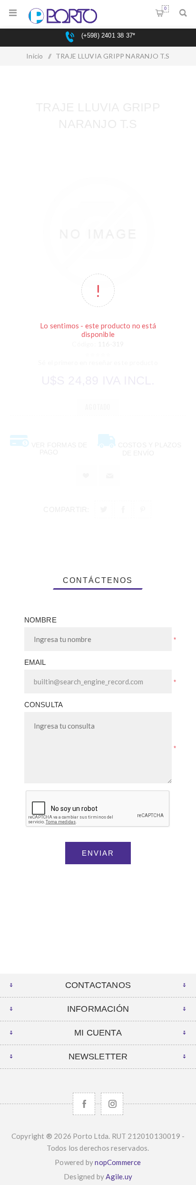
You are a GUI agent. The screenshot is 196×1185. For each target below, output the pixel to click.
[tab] (98, 581)
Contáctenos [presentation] (98, 580)
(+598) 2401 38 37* (107, 35)
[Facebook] (84, 1104)
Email (35, 662)
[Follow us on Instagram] (112, 1104)
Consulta (43, 705)
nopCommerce (118, 1162)
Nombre (40, 620)
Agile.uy (119, 1176)
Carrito (165, 8)
